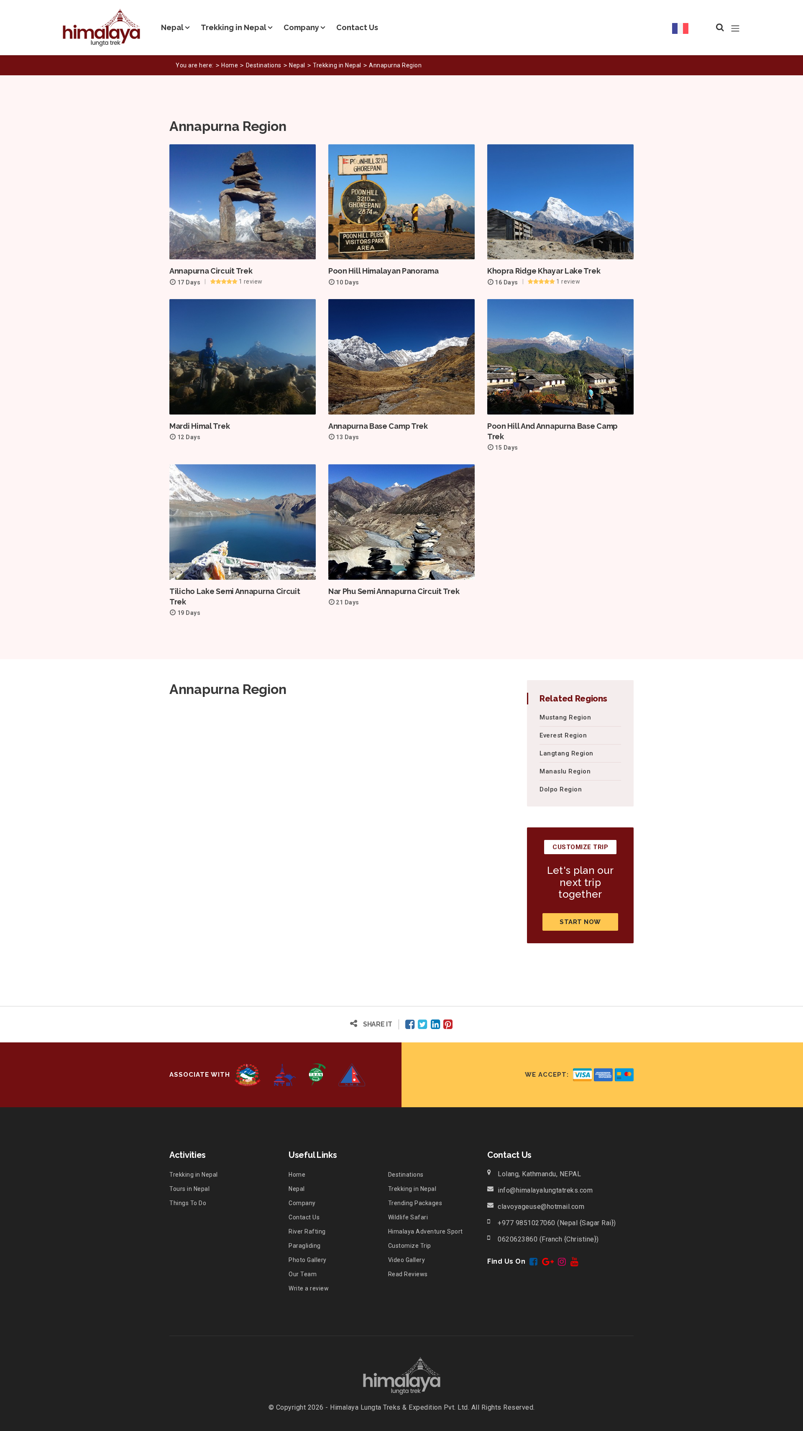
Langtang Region (566, 753)
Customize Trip (409, 1245)
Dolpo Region (561, 789)
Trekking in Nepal (233, 27)
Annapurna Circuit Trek (210, 270)
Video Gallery (406, 1260)
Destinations (263, 65)
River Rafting (307, 1231)
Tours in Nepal (189, 1188)
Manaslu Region (565, 771)
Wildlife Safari (408, 1217)
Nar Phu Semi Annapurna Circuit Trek (394, 591)
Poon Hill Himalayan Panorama (383, 270)
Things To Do (187, 1203)
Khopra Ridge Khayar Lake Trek (543, 270)
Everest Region (563, 735)
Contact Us (357, 27)
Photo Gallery (308, 1260)
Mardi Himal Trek (199, 426)
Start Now (580, 922)
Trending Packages (415, 1203)
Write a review (309, 1288)
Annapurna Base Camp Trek (378, 426)
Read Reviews (408, 1274)
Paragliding (305, 1245)
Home (229, 65)
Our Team (303, 1274)
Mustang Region (565, 717)
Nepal (172, 27)
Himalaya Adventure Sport (425, 1231)
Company (301, 27)
